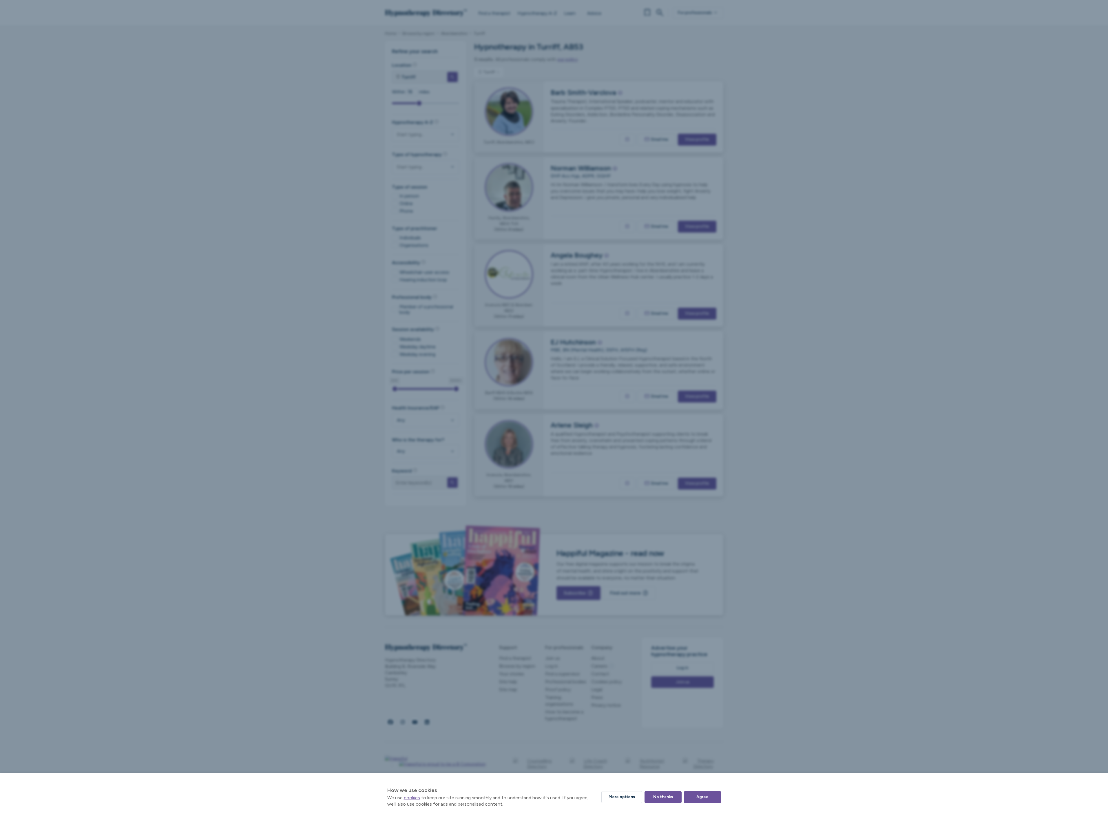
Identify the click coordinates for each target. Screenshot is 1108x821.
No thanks (663, 796)
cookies (412, 797)
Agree (702, 796)
